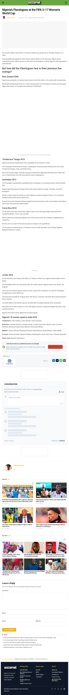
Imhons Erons (11, 17)
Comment (5, 590)
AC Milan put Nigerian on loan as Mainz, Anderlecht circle (17, 647)
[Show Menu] (3, 2)
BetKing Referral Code (25, 680)
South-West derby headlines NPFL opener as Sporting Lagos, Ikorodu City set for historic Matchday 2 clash (29, 637)
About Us (54, 670)
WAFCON (35, 17)
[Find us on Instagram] (61, 689)
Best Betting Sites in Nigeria (26, 672)
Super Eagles (40, 674)
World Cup (41, 17)
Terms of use (56, 677)
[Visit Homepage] (34, 2)
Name (4, 613)
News (30, 17)
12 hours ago (40, 503)
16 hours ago (40, 528)
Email (4, 621)
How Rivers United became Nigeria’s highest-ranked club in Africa (19, 642)
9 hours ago (6, 503)
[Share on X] (57, 360)
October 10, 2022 (22, 17)
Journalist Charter (57, 672)
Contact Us (55, 674)
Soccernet (7, 659)
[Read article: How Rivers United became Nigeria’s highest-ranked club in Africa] (17, 515)
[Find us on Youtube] (64, 689)
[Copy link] (64, 360)
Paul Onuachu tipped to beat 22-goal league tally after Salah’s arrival (20, 640)
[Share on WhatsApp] (60, 360)
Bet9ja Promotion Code (25, 676)
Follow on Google (55, 347)
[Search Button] (66, 2)
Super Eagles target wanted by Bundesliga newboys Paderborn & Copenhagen (22, 645)
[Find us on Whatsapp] (52, 689)
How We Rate (24, 670)
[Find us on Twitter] (58, 689)
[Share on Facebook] (53, 360)
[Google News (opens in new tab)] (9, 362)
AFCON (38, 670)
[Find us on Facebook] (55, 689)
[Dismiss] (65, 346)
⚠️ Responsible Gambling (56, 679)
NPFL (37, 672)
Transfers (39, 677)
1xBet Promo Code (25, 683)
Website (38, 621)
